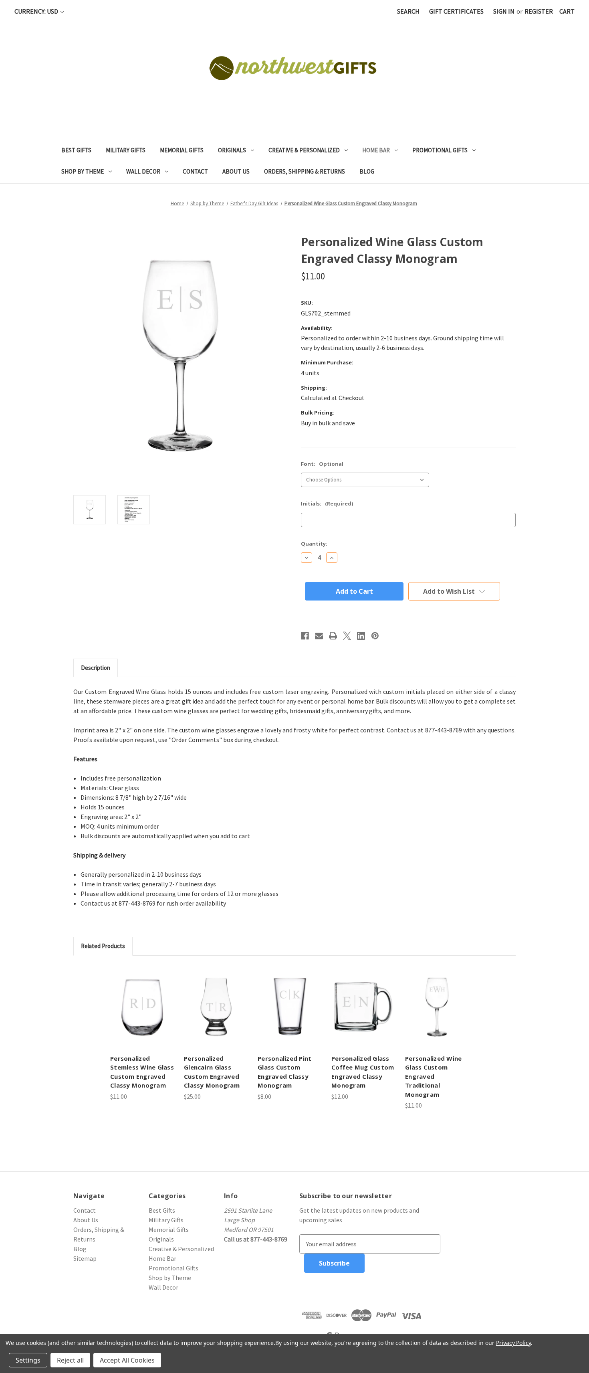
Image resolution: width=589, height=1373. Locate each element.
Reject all (70, 1360)
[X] (347, 635)
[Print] (333, 635)
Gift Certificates (456, 11)
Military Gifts (125, 150)
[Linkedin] (361, 635)
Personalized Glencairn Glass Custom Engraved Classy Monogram (212, 1072)
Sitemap (85, 1258)
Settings (28, 1360)
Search (408, 11)
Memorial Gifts (182, 150)
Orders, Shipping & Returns (304, 171)
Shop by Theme (82, 171)
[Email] (319, 635)
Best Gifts (76, 150)
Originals (232, 150)
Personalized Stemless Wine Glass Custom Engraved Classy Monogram (142, 1072)
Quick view (142, 1007)
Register (538, 11)
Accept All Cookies (127, 1360)
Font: (322, 463)
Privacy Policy (513, 1343)
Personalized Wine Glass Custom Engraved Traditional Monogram (433, 1076)
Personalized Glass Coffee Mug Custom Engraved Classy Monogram (362, 1072)
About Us (236, 171)
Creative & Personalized (304, 150)
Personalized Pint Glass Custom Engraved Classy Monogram (284, 1072)
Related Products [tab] (103, 946)
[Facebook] (305, 635)
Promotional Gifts (440, 150)
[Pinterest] (375, 635)
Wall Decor (143, 171)
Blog (366, 171)
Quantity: (314, 543)
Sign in (503, 11)
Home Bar (376, 150)
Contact (195, 171)
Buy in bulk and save (328, 423)
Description (95, 667)
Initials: (327, 503)
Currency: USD (36, 11)
